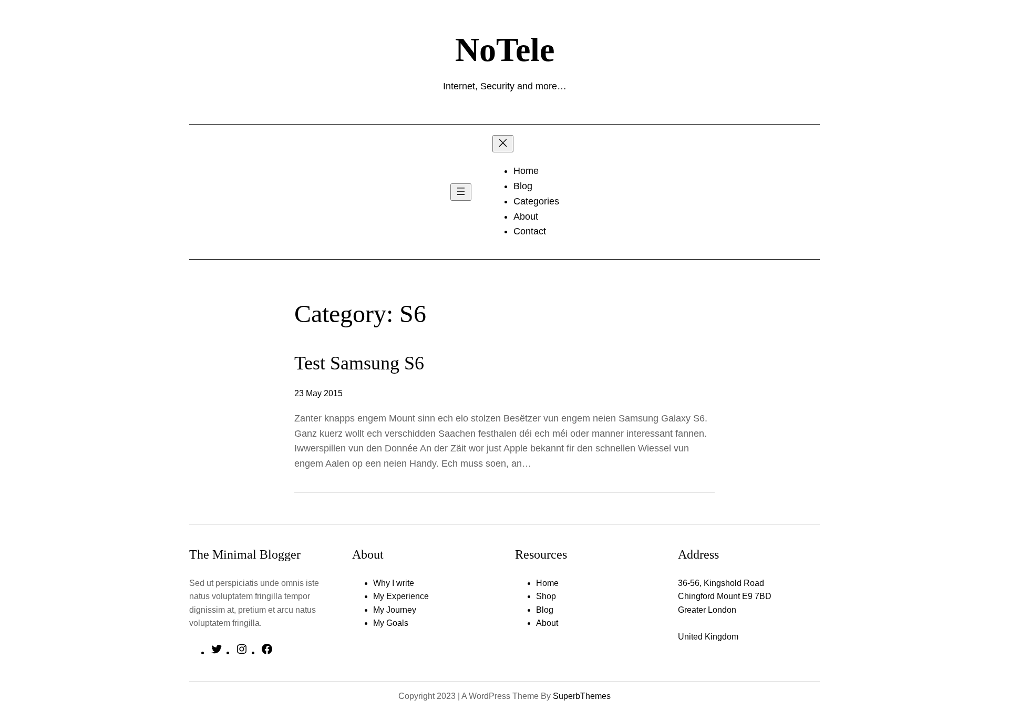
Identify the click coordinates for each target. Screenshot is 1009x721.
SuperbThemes (582, 696)
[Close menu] (502, 143)
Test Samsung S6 (359, 363)
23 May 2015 (318, 393)
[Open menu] (460, 192)
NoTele (504, 49)
